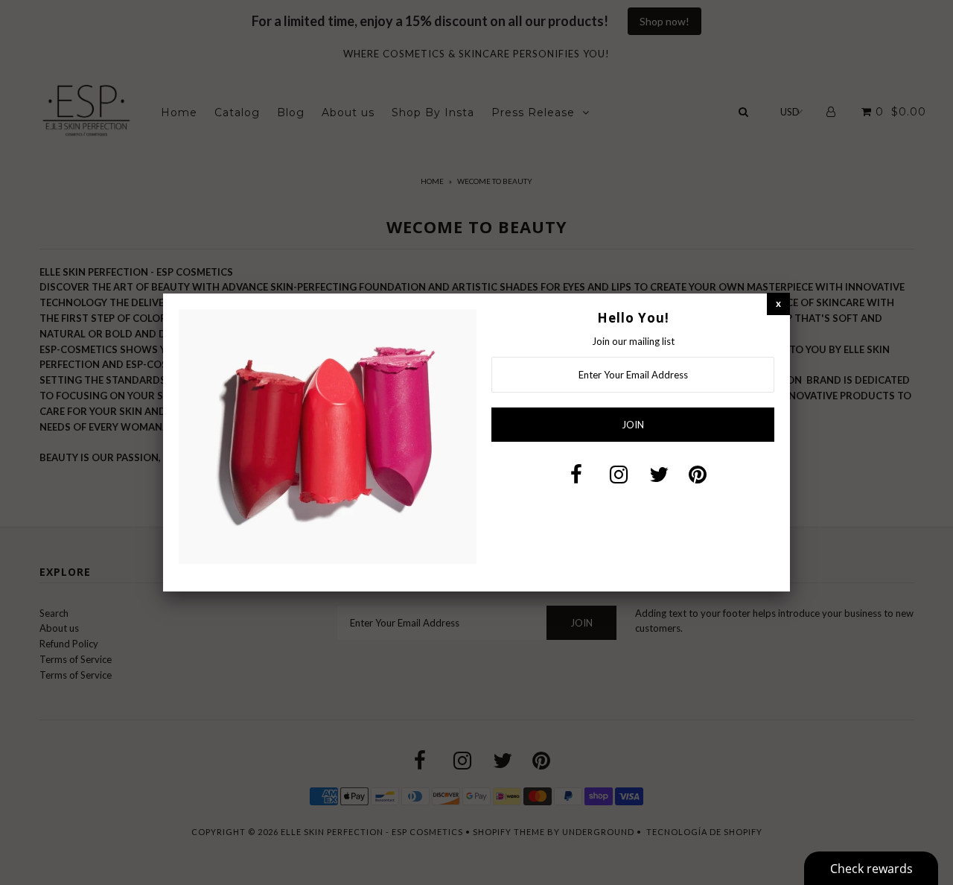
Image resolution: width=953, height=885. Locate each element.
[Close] (778, 303)
